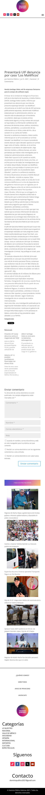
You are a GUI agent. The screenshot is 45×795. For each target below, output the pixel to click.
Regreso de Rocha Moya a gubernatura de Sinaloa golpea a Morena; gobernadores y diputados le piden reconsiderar (22, 515)
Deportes (6, 743)
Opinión (5, 738)
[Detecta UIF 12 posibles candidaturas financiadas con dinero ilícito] (12, 365)
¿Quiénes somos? (22, 675)
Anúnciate (22, 695)
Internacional (8, 740)
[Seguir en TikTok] (4, 14)
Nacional (33, 79)
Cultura (6, 745)
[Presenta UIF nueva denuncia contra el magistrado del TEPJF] (12, 342)
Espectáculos (8, 748)
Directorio (22, 682)
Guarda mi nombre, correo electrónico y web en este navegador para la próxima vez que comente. (21, 443)
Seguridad (7, 735)
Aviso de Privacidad (22, 689)
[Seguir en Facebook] (8, 14)
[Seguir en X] (14, 14)
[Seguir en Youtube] (18, 14)
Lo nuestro (7, 728)
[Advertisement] (22, 41)
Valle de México (9, 733)
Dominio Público (13, 79)
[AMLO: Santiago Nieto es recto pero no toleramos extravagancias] (29, 343)
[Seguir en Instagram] (11, 14)
